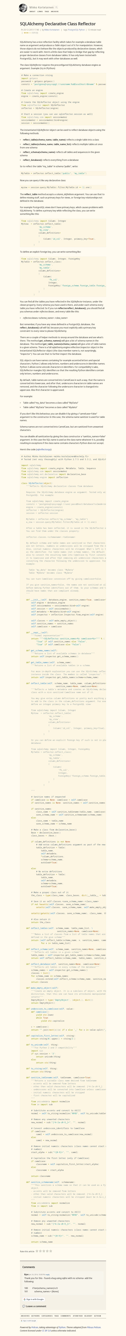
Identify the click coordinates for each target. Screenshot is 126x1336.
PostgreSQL (73, 29)
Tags (47, 11)
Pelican (34, 1327)
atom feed (78, 1316)
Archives (25, 1316)
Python (82, 29)
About (33, 11)
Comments (66, 1316)
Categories (47, 1316)
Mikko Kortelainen (42, 7)
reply (48, 1274)
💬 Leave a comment (34, 1306)
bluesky (88, 1316)
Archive (55, 11)
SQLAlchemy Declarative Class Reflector (58, 24)
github (97, 1316)
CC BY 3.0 (46, 1330)
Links (40, 11)
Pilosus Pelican (94, 1327)
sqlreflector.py (44, 449)
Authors (35, 1316)
